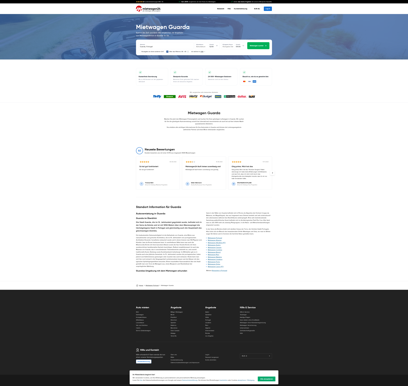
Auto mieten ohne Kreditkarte (249, 320)
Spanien (173, 323)
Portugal (208, 320)
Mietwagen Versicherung (248, 325)
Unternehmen (244, 328)
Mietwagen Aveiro (214, 245)
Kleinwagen (140, 315)
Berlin (172, 315)
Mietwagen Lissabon (215, 259)
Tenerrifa (173, 336)
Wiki (241, 333)
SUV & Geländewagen (143, 331)
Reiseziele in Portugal (219, 270)
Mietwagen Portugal (215, 238)
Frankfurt (174, 317)
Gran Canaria (175, 331)
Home (141, 285)
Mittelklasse (140, 320)
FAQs (172, 357)
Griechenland (209, 331)
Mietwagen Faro (213, 255)
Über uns (174, 355)
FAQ (229, 9)
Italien (207, 312)
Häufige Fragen (245, 317)
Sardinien (208, 315)
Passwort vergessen (212, 357)
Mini (137, 312)
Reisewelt (220, 9)
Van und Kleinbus (142, 325)
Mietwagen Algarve (214, 240)
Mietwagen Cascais (214, 247)
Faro (206, 325)
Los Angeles (209, 336)
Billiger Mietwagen (177, 312)
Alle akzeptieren (266, 379)
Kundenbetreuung (240, 9)
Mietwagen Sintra (214, 264)
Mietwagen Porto (214, 262)
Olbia (207, 317)
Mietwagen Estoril (214, 252)
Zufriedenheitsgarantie (247, 331)
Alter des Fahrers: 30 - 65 (177, 51)
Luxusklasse (140, 323)
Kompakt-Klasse (141, 317)
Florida (207, 333)
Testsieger (243, 315)
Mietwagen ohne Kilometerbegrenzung (253, 323)
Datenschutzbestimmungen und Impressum (185, 362)
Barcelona (174, 328)
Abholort (142, 44)
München (174, 320)
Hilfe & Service (245, 312)
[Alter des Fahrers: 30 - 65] (167, 52)
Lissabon (208, 323)
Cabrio (138, 328)
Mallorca (173, 325)
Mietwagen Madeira (215, 257)
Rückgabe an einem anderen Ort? (152, 51)
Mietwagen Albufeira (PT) (217, 243)
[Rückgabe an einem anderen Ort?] (140, 52)
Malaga (173, 333)
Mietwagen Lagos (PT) (216, 267)
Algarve (207, 328)
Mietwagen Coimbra (215, 250)
